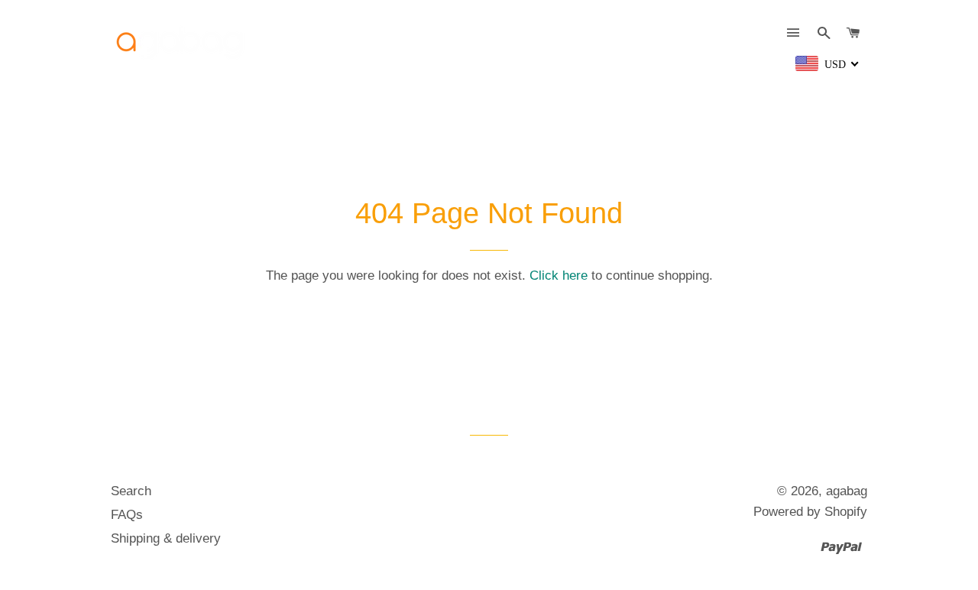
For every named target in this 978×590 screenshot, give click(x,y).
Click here (558, 275)
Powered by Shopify (810, 511)
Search (131, 491)
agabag (846, 491)
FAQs (127, 514)
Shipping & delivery (166, 538)
